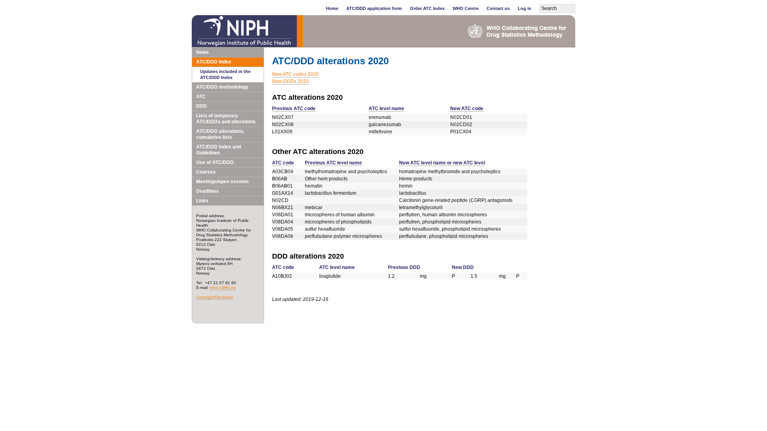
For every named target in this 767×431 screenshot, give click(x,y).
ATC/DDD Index (213, 62)
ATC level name (386, 108)
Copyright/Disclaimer (214, 297)
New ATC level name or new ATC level (442, 163)
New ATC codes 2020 (295, 74)
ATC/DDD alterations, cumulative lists (220, 134)
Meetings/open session (222, 181)
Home (332, 8)
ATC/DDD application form (374, 8)
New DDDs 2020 (290, 81)
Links (202, 201)
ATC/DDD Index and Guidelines (218, 150)
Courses (206, 172)
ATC (201, 96)
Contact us (498, 8)
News (202, 52)
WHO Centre (466, 8)
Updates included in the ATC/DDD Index (225, 74)
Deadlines (207, 191)
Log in (524, 8)
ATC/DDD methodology (222, 87)
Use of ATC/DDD (215, 162)
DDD (201, 106)
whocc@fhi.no (223, 287)
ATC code (283, 163)
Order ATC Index (427, 8)
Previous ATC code (294, 108)
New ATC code (466, 108)
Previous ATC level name (333, 163)
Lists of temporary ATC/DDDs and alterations (226, 119)
